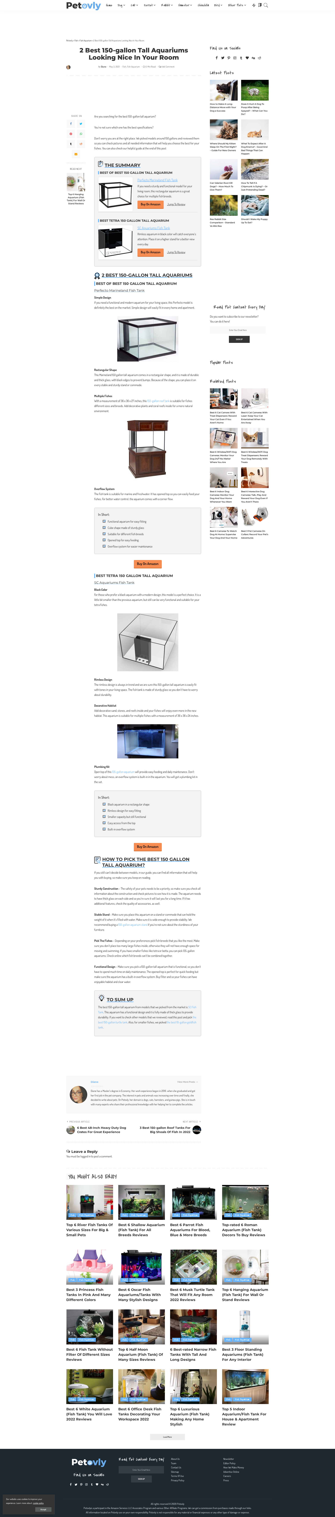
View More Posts (186, 1082)
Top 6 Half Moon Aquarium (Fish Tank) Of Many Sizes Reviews (140, 1354)
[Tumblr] (71, 144)
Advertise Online (231, 1471)
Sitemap (175, 1471)
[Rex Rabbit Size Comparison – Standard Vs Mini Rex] (223, 205)
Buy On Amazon (150, 204)
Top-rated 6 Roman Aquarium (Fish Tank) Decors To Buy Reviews (243, 1230)
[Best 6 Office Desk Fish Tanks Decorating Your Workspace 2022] (141, 1386)
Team (173, 1463)
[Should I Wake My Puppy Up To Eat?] (255, 205)
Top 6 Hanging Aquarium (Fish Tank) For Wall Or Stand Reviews (76, 199)
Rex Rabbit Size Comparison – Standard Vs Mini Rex (222, 222)
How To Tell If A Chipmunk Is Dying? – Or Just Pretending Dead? (254, 186)
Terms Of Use (177, 1475)
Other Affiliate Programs (175, 1508)
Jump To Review (176, 204)
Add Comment (167, 67)
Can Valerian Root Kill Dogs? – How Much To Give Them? (221, 186)
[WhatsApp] (81, 134)
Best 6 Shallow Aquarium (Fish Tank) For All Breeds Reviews (141, 1230)
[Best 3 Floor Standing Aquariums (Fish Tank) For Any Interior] (245, 1326)
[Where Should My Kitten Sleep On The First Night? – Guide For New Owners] (223, 129)
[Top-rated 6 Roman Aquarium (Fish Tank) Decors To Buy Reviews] (245, 1202)
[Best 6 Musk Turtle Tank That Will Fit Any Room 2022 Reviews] (193, 1267)
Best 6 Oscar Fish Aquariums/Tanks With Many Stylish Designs (139, 1295)
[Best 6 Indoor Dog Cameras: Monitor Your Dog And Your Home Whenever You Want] (223, 477)
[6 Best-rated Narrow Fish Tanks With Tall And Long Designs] (193, 1326)
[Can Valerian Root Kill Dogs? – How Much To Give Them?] (223, 169)
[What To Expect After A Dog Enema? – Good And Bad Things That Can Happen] (255, 129)
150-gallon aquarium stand (132, 924)
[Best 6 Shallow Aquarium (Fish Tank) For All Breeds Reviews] (141, 1202)
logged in (85, 1156)
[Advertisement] (167, 23)
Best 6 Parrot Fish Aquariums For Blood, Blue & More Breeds (190, 1230)
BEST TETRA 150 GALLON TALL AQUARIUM (134, 220)
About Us (175, 1458)
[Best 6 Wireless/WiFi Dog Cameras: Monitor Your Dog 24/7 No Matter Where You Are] (223, 438)
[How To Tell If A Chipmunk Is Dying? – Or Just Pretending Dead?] (255, 169)
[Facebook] (71, 124)
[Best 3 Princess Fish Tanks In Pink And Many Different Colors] (89, 1267)
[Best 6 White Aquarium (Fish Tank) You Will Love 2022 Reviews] (89, 1386)
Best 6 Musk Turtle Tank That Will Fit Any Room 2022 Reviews (192, 1295)
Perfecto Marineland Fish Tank (157, 180)
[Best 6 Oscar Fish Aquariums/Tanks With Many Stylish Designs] (141, 1267)
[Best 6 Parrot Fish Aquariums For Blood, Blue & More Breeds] (193, 1202)
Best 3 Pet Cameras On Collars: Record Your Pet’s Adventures (254, 534)
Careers (227, 1475)
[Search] (266, 5)
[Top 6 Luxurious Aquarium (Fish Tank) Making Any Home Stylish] (193, 1386)
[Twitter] (81, 124)
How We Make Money (233, 1467)
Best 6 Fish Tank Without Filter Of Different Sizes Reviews (89, 1354)
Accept (43, 1509)
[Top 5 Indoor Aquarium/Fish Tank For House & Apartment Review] (245, 1386)
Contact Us (176, 1467)
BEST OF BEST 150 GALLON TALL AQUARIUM (136, 172)
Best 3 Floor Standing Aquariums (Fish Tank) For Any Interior (242, 1354)
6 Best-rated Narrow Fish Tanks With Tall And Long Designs (193, 1354)
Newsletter (228, 1458)
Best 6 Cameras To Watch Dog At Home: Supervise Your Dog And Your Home (223, 534)
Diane (103, 67)
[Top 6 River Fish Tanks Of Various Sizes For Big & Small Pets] (89, 1202)
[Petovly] (83, 5)
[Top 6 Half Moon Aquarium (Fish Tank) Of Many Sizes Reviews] (141, 1326)
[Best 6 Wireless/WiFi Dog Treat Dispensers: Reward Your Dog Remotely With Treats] (255, 438)
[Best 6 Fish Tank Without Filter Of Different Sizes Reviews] (89, 1326)
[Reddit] (81, 144)
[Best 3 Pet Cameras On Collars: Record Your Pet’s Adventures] (255, 517)
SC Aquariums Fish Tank (153, 228)
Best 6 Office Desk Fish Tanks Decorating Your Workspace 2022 (139, 1414)
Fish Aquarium (133, 67)
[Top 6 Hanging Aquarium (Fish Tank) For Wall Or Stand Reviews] (76, 182)
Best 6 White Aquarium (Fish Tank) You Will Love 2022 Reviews (89, 1414)
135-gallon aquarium (123, 772)
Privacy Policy (177, 1480)
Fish (124, 67)
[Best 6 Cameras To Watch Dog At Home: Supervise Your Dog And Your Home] (223, 517)
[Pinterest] (71, 134)
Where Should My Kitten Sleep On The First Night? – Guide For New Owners (223, 147)
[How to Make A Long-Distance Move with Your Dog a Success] (223, 90)
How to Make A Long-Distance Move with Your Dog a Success (223, 107)
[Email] (76, 154)
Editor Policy (229, 1463)
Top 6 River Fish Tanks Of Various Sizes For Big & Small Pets (89, 1230)
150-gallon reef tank (158, 401)
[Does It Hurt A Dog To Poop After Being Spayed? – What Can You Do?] (255, 90)
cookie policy (38, 1502)
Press (226, 1480)
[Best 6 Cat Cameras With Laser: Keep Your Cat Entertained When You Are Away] (255, 398)
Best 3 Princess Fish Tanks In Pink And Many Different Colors (88, 1295)
